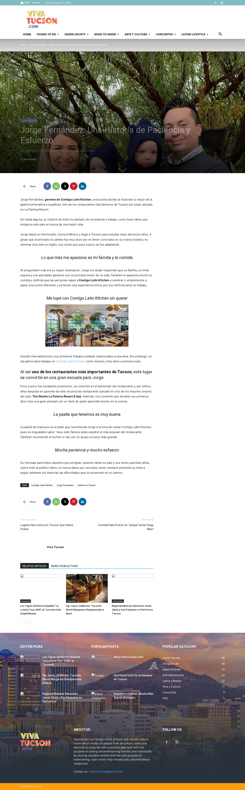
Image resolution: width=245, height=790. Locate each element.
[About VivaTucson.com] (101, 661)
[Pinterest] (74, 186)
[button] (220, 34)
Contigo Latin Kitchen (70, 361)
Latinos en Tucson (87, 485)
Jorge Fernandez (65, 485)
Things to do (46, 34)
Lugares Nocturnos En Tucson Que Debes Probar (46, 527)
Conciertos (164, 34)
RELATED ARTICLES (35, 566)
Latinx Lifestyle (193, 34)
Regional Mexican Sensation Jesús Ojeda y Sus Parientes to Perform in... (62, 697)
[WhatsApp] (56, 186)
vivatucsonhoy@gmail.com (106, 771)
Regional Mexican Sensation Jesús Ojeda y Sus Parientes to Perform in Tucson (132, 609)
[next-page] (28, 621)
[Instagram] (222, 2)
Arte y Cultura (136, 34)
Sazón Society (75, 34)
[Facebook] (215, 2)
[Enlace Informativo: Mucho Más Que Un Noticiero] (101, 698)
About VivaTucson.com (128, 656)
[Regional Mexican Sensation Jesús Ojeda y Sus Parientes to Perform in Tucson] (133, 588)
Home (27, 34)
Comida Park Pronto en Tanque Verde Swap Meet (126, 527)
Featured (25, 601)
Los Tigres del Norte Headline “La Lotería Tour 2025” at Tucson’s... (61, 660)
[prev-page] (22, 621)
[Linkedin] (82, 186)
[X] (65, 186)
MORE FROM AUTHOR (64, 566)
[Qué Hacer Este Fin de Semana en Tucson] (101, 680)
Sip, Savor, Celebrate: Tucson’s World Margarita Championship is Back (85, 609)
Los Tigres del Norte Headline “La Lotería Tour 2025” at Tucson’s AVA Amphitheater (40, 609)
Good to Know (105, 34)
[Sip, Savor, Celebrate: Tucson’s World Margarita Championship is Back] (87, 588)
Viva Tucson (30, 159)
